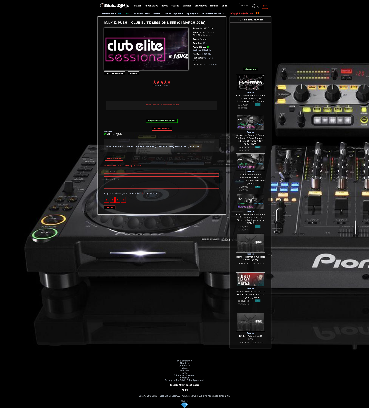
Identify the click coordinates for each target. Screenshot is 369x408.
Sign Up (255, 7)
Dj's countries (184, 360)
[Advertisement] (156, 94)
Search (244, 5)
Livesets (138, 13)
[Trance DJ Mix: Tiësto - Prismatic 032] (250, 321)
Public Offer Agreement (192, 380)
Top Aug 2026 (193, 13)
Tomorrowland (108, 13)
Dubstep (187, 6)
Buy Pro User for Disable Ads (161, 121)
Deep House (201, 6)
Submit (110, 207)
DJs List (167, 13)
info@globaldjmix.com (241, 13)
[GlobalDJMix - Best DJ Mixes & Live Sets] (113, 4)
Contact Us (184, 365)
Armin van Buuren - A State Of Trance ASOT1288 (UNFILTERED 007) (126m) (250, 98)
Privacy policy (172, 380)
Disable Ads (250, 69)
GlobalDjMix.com (168, 396)
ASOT (129, 13)
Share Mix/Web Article (213, 14)
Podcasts (184, 370)
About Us (184, 363)
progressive (151, 6)
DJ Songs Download (184, 375)
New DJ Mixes (152, 13)
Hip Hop (214, 6)
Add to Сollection (115, 73)
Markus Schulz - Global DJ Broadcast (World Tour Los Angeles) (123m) (250, 294)
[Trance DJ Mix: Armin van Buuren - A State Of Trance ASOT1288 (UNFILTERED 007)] (250, 82)
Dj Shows (178, 13)
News (185, 373)
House (164, 6)
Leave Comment (162, 129)
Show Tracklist (114, 158)
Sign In (255, 4)
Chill (224, 6)
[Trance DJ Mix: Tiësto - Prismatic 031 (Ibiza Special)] (250, 242)
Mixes (184, 368)
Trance (137, 6)
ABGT (121, 13)
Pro (265, 5)
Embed (133, 73)
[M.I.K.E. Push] (146, 48)
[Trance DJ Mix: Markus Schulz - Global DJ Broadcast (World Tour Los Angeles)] (250, 279)
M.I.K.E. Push (206, 28)
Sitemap (184, 377)
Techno (175, 6)
